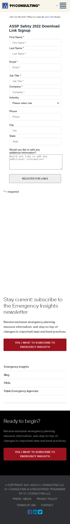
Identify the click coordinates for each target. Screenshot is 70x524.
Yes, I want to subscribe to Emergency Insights (35, 344)
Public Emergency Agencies (21, 391)
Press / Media (22, 498)
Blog (6, 374)
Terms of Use (26, 505)
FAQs (7, 382)
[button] (57, 5)
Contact (47, 505)
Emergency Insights (16, 366)
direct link (49, 16)
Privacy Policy (47, 498)
